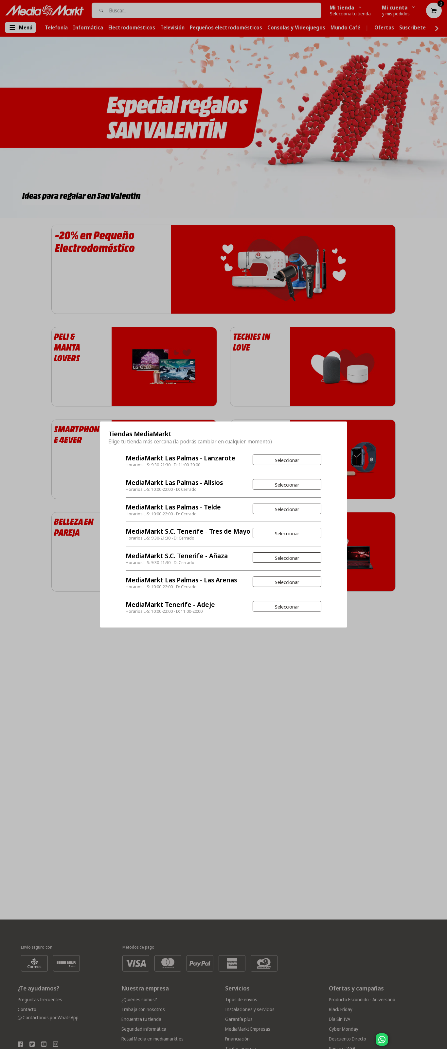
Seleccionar (287, 460)
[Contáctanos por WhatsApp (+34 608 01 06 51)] (441, 1043)
